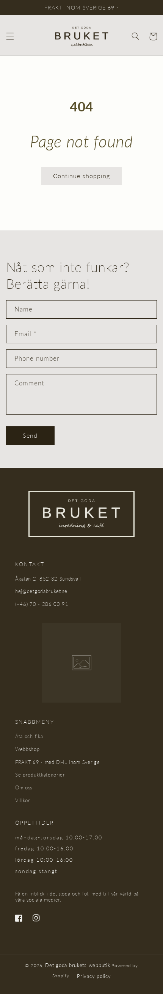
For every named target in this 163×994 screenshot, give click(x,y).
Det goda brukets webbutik (77, 965)
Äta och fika (29, 736)
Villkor (22, 800)
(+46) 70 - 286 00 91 (42, 604)
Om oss (23, 787)
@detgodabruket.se (44, 591)
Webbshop (27, 749)
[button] (10, 36)
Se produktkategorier (40, 775)
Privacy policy (94, 976)
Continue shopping (81, 175)
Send (30, 435)
